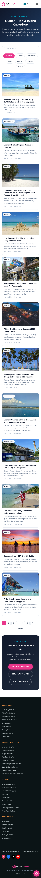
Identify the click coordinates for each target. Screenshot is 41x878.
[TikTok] (13, 857)
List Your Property (7, 825)
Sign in (28, 4)
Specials (30, 61)
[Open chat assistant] (36, 873)
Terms (24, 873)
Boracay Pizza (6, 838)
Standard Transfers (8, 750)
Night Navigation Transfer (10, 767)
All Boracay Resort (8, 710)
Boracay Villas (6, 730)
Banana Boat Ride (7, 801)
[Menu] (37, 4)
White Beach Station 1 (9, 713)
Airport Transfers (20, 667)
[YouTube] (18, 857)
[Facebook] (8, 857)
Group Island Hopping (9, 791)
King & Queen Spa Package (10, 808)
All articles (8, 55)
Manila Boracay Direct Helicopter (12, 774)
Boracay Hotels (20, 681)
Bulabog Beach (6, 723)
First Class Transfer (8, 757)
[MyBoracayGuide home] (10, 4)
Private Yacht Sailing (8, 811)
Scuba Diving (6, 797)
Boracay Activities (20, 674)
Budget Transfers (7, 754)
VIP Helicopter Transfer (9, 770)
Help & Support (7, 828)
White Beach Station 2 (9, 716)
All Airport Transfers (8, 747)
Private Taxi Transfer (8, 760)
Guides (20, 55)
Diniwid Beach (6, 726)
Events (20, 67)
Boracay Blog (6, 821)
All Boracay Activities (8, 784)
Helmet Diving (6, 804)
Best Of (19, 61)
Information (32, 55)
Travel (10, 61)
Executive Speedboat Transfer (11, 764)
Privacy (17, 873)
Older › (20, 628)
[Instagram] (3, 857)
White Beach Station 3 (9, 720)
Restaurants (5, 831)
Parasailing (5, 794)
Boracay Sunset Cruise (9, 787)
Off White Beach (7, 733)
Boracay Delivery (7, 835)
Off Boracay (5, 736)
